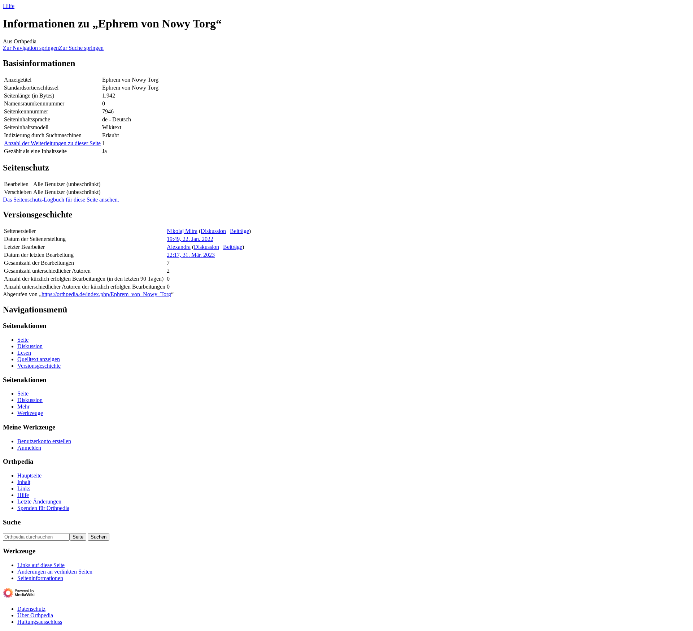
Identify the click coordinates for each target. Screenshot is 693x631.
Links (23, 488)
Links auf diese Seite (41, 565)
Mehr (23, 406)
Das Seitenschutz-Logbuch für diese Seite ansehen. (61, 199)
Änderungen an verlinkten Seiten (54, 572)
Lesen (24, 353)
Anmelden (29, 448)
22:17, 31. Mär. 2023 (191, 255)
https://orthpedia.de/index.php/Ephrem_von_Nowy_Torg (106, 294)
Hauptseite (29, 475)
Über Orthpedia (35, 615)
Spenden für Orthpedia (43, 508)
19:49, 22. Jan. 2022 (190, 239)
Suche (12, 522)
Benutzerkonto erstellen (44, 441)
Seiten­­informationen (40, 578)
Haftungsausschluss (39, 622)
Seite (23, 340)
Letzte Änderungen (39, 501)
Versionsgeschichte (39, 366)
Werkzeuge (30, 413)
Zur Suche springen (81, 48)
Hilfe (8, 6)
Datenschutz (31, 609)
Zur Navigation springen (31, 48)
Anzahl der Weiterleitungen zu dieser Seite (52, 143)
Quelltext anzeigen (38, 359)
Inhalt (23, 482)
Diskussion (213, 231)
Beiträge (239, 231)
